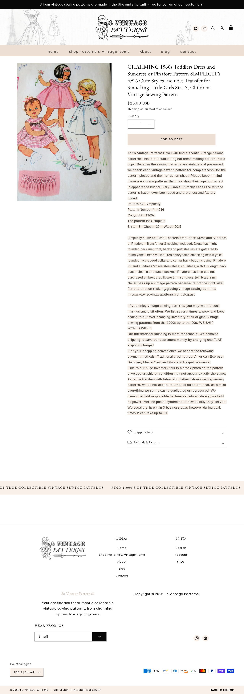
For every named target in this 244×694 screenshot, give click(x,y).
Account (181, 555)
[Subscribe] (99, 636)
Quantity (133, 116)
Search (181, 548)
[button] (213, 28)
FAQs (181, 562)
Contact (122, 575)
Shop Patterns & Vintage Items (122, 555)
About (122, 562)
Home (122, 548)
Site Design (61, 690)
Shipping (134, 109)
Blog (122, 569)
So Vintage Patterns (34, 690)
